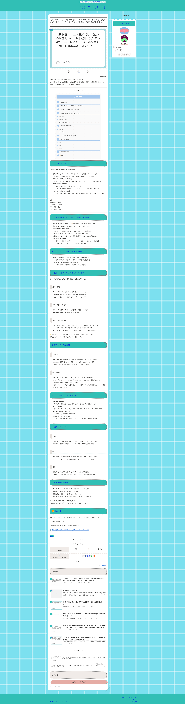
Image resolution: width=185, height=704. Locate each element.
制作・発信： (62, 131)
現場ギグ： (61, 129)
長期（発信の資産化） (64, 122)
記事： (60, 142)
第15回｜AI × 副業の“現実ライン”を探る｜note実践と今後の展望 (70, 530)
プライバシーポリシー (133, 698)
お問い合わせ (124, 697)
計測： (60, 148)
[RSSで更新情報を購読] (94, 555)
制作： (60, 145)
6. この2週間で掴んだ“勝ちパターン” (69, 135)
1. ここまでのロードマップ (66, 102)
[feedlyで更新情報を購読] (91, 555)
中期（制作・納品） (63, 119)
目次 (77, 96)
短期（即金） (62, 116)
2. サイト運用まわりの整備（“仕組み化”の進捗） (72, 105)
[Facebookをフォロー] (85, 555)
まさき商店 (124, 44)
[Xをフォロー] (83, 555)
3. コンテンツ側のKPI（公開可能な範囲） (70, 109)
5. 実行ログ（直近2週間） (66, 125)
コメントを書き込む (79, 682)
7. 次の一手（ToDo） (65, 139)
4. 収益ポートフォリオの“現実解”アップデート (71, 113)
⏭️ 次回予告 (63, 155)
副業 (52, 536)
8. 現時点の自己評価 (64, 151)
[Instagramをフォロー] (88, 555)
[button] (87, 71)
